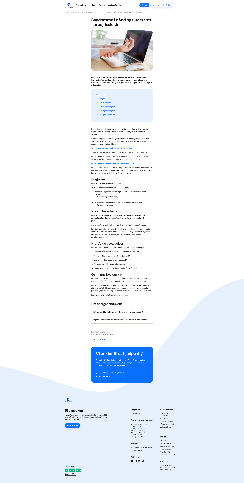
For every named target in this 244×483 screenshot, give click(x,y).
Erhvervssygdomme (105, 13)
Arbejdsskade (92, 13)
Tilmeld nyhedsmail (167, 446)
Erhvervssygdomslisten (117, 170)
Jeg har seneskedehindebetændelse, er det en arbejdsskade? (120, 320)
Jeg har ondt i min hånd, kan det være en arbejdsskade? (118, 312)
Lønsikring (92, 5)
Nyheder (163, 440)
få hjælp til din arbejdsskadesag (115, 295)
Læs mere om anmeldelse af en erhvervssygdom (113, 148)
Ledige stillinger (165, 427)
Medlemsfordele (114, 5)
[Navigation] (177, 5)
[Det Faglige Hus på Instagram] (136, 461)
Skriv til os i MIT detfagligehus (141, 447)
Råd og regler (81, 13)
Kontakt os (164, 418)
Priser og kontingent (167, 421)
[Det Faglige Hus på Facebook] (132, 461)
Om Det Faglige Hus (167, 443)
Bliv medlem (81, 5)
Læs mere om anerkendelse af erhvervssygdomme (114, 163)
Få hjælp (102, 5)
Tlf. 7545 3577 (136, 413)
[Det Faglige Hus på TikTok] (143, 461)
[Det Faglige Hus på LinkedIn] (139, 461)
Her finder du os (136, 450)
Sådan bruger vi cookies (168, 455)
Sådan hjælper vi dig (167, 424)
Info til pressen (165, 449)
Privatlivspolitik (165, 452)
